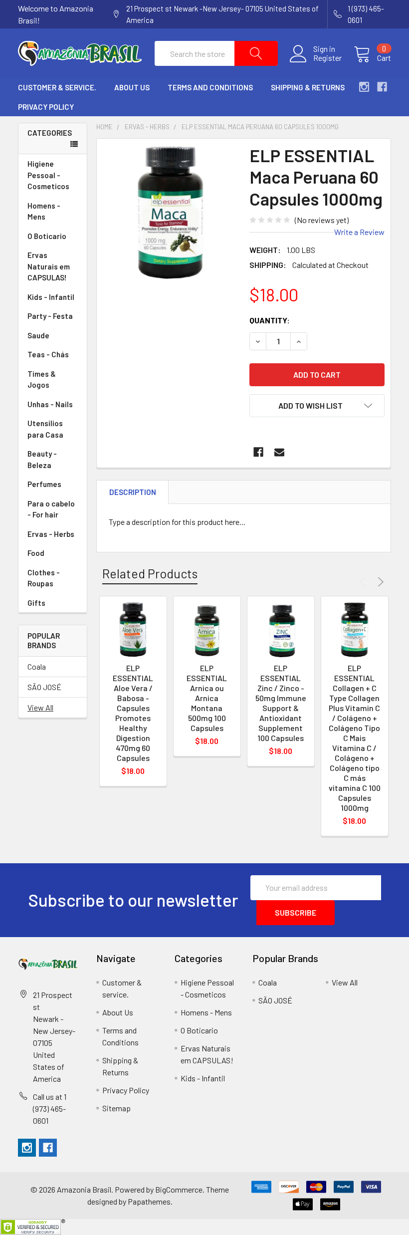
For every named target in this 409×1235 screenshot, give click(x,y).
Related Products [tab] (150, 573)
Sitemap (116, 1108)
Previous (364, 582)
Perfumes (44, 484)
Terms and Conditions (210, 87)
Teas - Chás (48, 354)
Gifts (36, 602)
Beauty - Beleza (42, 459)
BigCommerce (179, 1189)
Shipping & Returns (308, 87)
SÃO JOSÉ (44, 687)
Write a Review (359, 232)
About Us (132, 87)
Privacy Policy (46, 106)
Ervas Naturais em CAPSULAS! (48, 266)
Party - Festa (50, 315)
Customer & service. (57, 87)
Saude (38, 335)
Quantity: (269, 320)
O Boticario (46, 236)
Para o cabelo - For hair (51, 509)
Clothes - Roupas (43, 578)
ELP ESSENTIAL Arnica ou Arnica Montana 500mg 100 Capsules (207, 698)
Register (327, 57)
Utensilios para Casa (45, 429)
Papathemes (149, 1201)
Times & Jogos (41, 379)
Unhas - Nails (50, 404)
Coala (36, 666)
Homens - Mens (43, 211)
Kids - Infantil (50, 296)
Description (132, 492)
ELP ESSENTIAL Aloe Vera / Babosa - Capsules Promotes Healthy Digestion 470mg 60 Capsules (133, 712)
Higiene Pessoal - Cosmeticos (48, 175)
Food (35, 552)
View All (40, 707)
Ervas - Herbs (50, 533)
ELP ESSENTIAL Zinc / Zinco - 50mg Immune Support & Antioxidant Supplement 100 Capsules (280, 702)
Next (379, 582)
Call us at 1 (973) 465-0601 (49, 1108)
